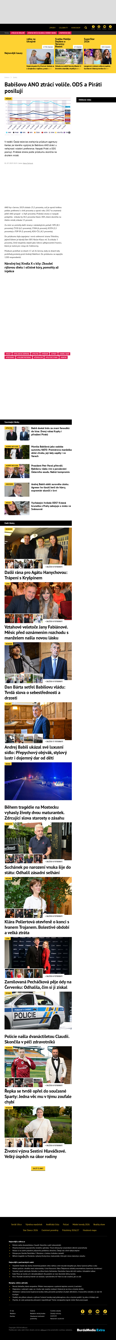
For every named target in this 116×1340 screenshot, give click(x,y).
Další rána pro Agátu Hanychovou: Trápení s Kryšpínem (36, 575)
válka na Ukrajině (18, 33)
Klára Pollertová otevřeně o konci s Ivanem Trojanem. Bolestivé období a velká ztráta (37, 927)
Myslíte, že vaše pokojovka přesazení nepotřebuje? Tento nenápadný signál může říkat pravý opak (50, 1300)
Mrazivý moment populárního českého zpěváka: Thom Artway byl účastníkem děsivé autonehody (49, 1248)
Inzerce (32, 1311)
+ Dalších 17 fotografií (54, 741)
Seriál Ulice (16, 1224)
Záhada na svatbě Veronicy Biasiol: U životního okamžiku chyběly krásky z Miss (68, 68)
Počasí (66, 1224)
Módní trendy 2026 (81, 1224)
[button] (86, 27)
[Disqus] (38, 390)
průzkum (45, 354)
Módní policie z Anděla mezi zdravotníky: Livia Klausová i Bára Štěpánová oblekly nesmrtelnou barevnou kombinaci (57, 1268)
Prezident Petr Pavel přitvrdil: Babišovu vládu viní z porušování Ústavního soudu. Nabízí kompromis (50, 469)
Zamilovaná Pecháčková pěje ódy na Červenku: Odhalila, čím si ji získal (38, 984)
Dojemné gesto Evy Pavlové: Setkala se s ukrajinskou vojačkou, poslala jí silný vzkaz (40, 68)
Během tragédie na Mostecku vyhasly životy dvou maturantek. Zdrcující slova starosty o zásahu (34, 812)
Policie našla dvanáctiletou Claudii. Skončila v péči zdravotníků (37, 1039)
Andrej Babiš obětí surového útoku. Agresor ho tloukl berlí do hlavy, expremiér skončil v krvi (50, 487)
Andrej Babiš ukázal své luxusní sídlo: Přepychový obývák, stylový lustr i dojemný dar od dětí (36, 752)
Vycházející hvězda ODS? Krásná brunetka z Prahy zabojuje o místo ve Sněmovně (51, 506)
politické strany (52, 357)
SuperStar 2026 (65, 33)
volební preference (24, 357)
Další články (38, 1168)
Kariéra (12, 1316)
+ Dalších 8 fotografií (54, 681)
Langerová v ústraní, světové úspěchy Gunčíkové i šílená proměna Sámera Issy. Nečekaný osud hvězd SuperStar (97, 68)
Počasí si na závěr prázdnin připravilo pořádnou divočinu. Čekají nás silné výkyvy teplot (45, 1250)
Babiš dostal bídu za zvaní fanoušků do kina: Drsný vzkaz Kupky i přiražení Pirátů (50, 431)
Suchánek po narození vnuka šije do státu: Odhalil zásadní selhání (38, 869)
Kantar (64, 357)
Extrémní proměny (50, 1230)
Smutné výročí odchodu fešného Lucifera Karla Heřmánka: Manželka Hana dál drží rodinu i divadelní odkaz (53, 1271)
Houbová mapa (89, 1230)
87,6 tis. (104, 29)
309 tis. (93, 29)
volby (9, 354)
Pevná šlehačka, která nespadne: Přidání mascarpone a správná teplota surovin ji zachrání (47, 1286)
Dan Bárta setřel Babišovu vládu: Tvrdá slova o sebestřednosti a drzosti (35, 692)
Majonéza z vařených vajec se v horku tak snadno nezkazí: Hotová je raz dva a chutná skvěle (48, 1289)
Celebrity (63, 28)
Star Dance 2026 (30, 1230)
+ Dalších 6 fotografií (53, 566)
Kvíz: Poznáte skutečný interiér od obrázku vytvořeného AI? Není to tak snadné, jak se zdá (46, 1276)
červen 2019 (39, 357)
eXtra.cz (43, 1330)
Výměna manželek (34, 1224)
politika (36, 354)
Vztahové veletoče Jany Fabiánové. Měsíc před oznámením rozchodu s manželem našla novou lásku (36, 632)
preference (10, 357)
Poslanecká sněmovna (22, 354)
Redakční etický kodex (37, 1313)
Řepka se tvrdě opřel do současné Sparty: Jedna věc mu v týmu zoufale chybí (38, 1096)
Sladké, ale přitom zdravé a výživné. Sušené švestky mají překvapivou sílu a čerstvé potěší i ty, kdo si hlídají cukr (55, 1297)
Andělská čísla (52, 1224)
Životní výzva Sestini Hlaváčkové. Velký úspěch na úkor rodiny (35, 1153)
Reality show (99, 1224)
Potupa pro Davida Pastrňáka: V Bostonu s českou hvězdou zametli (38, 1253)
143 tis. (99, 29)
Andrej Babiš (65, 354)
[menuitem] (52, 27)
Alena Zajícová (28, 163)
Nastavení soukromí (57, 1319)
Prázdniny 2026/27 (70, 1230)
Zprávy (52, 28)
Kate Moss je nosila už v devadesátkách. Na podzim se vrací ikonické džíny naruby (43, 1274)
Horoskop (75, 28)
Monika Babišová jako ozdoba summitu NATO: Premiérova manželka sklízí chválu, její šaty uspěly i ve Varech (51, 451)
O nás (12, 1311)
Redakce (13, 1313)
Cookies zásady (55, 1311)
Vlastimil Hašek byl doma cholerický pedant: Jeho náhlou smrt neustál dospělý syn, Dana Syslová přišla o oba (54, 1266)
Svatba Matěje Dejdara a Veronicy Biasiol (42, 33)
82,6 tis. (110, 29)
